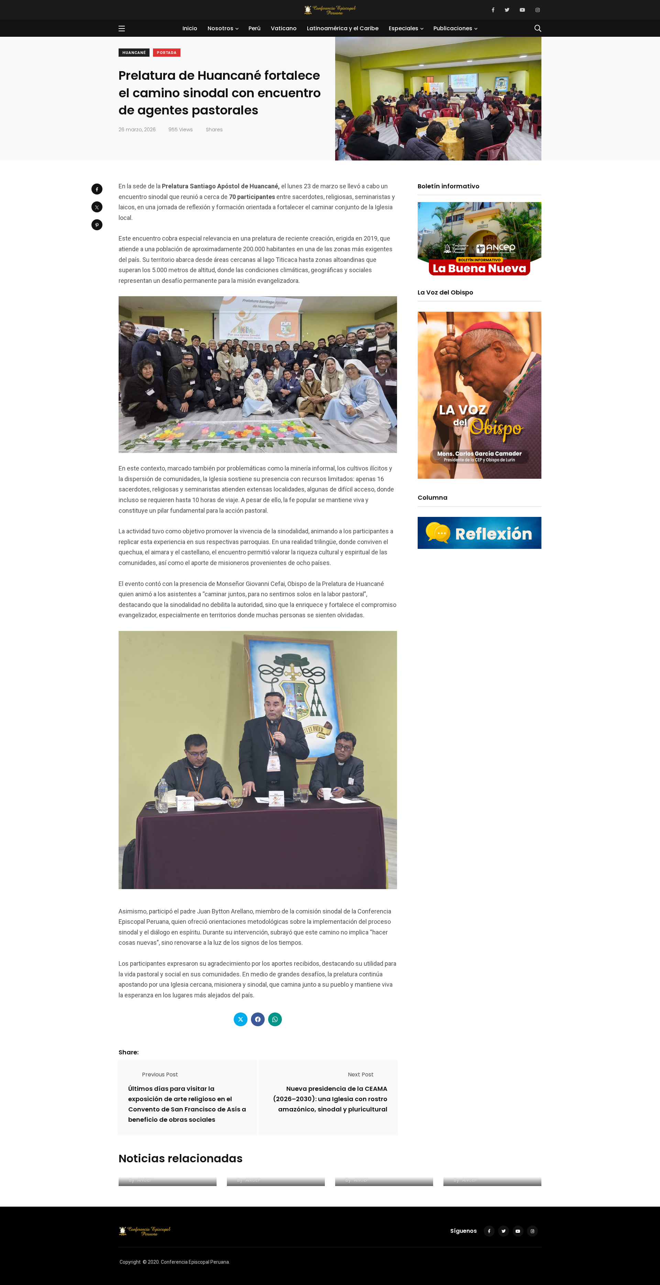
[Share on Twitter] (96, 206)
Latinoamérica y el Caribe (342, 28)
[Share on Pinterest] (96, 224)
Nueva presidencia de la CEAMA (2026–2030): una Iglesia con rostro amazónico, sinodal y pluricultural (330, 1099)
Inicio (190, 28)
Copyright (130, 1262)
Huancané (134, 53)
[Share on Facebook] (96, 189)
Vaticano (284, 28)
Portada (167, 53)
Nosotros (220, 28)
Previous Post (160, 1074)
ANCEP (144, 1179)
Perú (255, 28)
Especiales (403, 28)
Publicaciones (452, 28)
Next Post (361, 1074)
